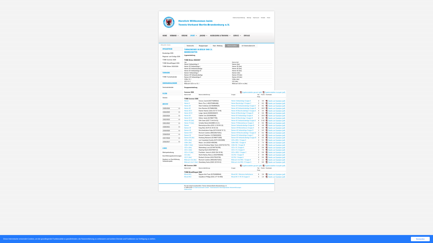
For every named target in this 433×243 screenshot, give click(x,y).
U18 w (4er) (188, 140)
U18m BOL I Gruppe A (238, 142)
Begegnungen (203, 46)
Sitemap (249, 17)
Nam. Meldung (217, 46)
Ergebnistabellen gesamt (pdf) (252, 92)
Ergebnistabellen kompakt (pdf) (275, 92)
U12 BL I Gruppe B (237, 155)
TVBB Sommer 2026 (169, 60)
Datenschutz (188, 189)
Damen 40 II (188, 133)
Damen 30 (187, 128)
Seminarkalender (167, 87)
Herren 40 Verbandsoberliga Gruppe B (243, 108)
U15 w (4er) (188, 147)
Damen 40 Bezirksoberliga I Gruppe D (243, 133)
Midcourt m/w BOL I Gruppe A (241, 160)
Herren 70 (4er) (189, 123)
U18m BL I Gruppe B (238, 145)
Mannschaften (232, 46)
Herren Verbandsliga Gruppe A (241, 101)
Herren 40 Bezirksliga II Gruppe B (242, 113)
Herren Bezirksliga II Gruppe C (241, 103)
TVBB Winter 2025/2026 (170, 66)
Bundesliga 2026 (167, 53)
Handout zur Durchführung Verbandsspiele (171, 160)
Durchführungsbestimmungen (172, 156)
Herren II (187, 103)
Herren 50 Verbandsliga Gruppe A (242, 115)
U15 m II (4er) (188, 152)
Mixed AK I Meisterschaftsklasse (242, 174)
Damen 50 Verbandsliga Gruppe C (242, 135)
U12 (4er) (187, 155)
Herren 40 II (188, 111)
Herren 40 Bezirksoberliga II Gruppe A (243, 111)
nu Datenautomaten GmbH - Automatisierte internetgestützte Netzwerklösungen (217, 187)
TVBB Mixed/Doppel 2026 (170, 63)
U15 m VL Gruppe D (237, 150)
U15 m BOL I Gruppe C (238, 152)
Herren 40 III (188, 113)
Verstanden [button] (420, 239)
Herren (186, 101)
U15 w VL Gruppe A (237, 147)
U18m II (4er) (188, 145)
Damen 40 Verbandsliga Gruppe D (242, 130)
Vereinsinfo (190, 46)
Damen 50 (187, 135)
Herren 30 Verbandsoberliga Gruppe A (243, 106)
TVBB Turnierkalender (169, 77)
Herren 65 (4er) (189, 120)
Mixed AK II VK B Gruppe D (240, 177)
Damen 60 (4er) (189, 137)
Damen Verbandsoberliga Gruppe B (242, 125)
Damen (186, 125)
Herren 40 (187, 108)
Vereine (164, 98)
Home (268, 17)
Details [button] (159, 239)
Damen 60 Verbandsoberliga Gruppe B (243, 137)
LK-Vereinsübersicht (248, 46)
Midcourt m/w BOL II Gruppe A (241, 162)
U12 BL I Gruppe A (237, 157)
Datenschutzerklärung (239, 17)
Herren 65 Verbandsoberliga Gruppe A (243, 120)
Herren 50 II (188, 118)
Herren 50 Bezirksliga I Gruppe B (242, 118)
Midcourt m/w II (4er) (191, 162)
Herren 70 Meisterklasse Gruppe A (242, 123)
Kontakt (263, 17)
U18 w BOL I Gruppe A (238, 140)
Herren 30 (187, 106)
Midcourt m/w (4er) (190, 160)
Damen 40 (187, 130)
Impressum (256, 17)
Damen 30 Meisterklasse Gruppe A (242, 128)
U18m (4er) (187, 142)
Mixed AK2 (187, 177)
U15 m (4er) (188, 150)
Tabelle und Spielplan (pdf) (276, 101)
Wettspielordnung (168, 152)
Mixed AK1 (187, 174)
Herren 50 (187, 115)
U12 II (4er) (188, 157)
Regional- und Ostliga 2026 (171, 56)
